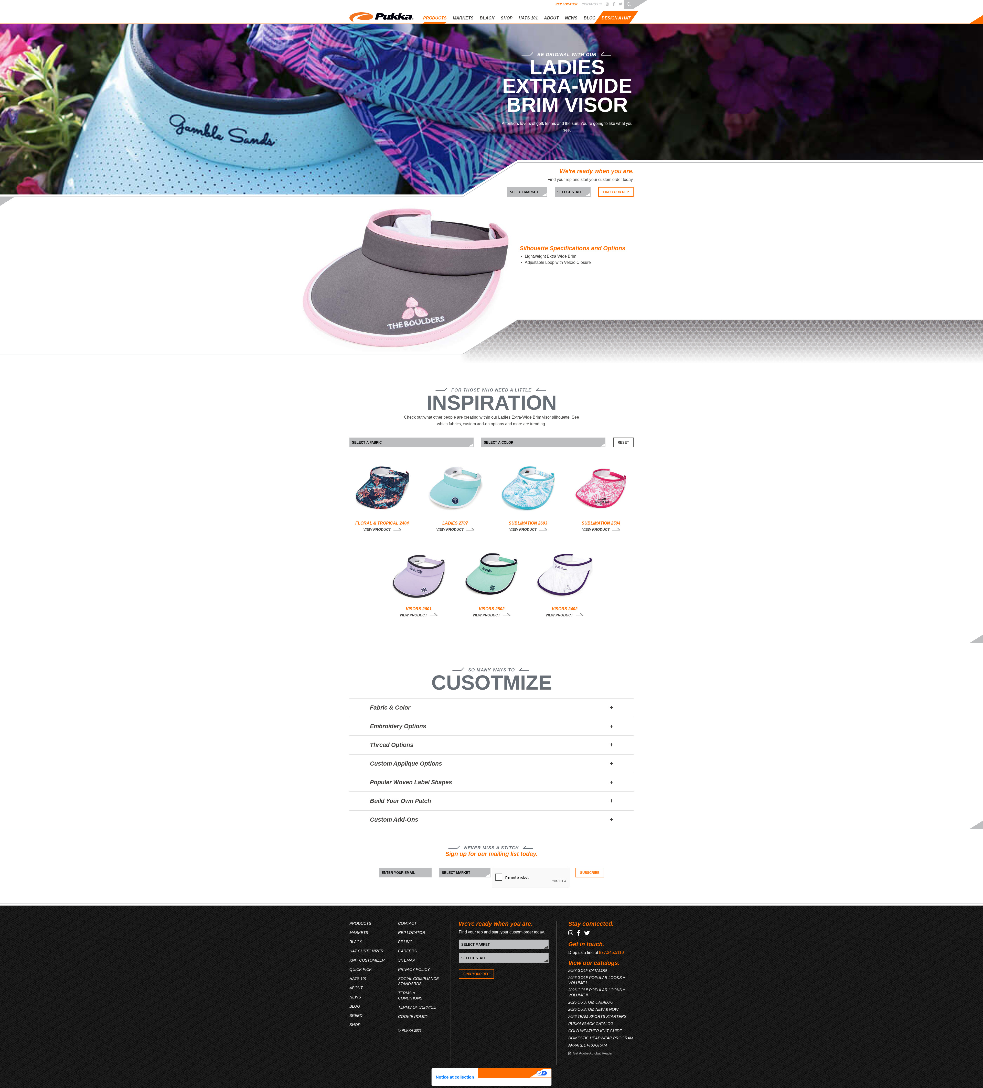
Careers (407, 951)
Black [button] (487, 18)
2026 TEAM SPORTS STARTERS (597, 1016)
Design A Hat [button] (616, 18)
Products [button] (435, 18)
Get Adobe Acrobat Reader (592, 1053)
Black (355, 942)
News (571, 18)
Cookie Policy (413, 1016)
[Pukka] (381, 16)
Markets (358, 932)
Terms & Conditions (410, 995)
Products (360, 923)
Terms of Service (417, 1007)
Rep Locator (566, 4)
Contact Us (592, 4)
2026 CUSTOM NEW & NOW (593, 1009)
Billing (405, 942)
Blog (589, 18)
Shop (506, 18)
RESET (623, 442)
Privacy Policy (414, 969)
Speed (355, 1015)
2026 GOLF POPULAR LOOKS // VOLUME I (596, 980)
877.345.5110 (611, 952)
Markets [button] (463, 18)
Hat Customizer (604, 30)
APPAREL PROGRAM (587, 1045)
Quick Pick (599, 48)
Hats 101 (358, 978)
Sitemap (406, 960)
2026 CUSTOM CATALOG (590, 1002)
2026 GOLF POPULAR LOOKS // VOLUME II (596, 992)
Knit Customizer (604, 39)
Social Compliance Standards (418, 981)
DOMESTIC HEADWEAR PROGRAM (600, 1038)
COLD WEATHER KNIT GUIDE (595, 1031)
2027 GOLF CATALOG (587, 970)
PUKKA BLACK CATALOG (591, 1023)
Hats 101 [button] (528, 18)
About (551, 18)
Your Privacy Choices (508, 1073)
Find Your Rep (616, 192)
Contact (407, 923)
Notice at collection (455, 1077)
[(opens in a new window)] (607, 4)
